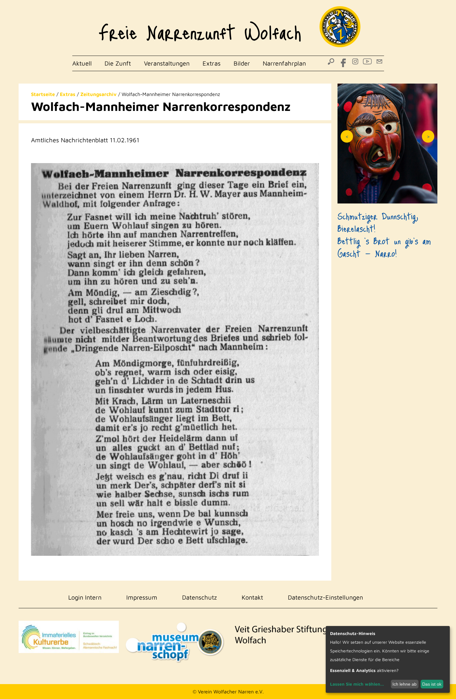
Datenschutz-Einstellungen (325, 597)
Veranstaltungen (167, 63)
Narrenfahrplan (284, 63)
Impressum (141, 597)
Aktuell (82, 63)
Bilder (242, 63)
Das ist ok (431, 684)
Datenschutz (199, 597)
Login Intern (84, 597)
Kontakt (252, 597)
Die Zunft (118, 63)
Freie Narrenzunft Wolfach (200, 27)
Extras (212, 63)
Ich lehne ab (404, 684)
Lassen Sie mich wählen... (357, 684)
